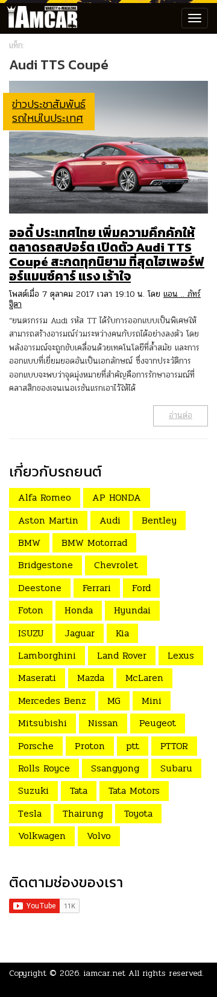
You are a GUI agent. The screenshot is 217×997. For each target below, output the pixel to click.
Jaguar (79, 633)
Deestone (39, 587)
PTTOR (174, 745)
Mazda (90, 677)
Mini (152, 700)
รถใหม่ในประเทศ (47, 118)
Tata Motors (134, 790)
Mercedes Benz (52, 700)
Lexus (181, 655)
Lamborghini (47, 655)
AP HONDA (116, 497)
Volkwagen (42, 835)
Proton (90, 745)
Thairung (83, 813)
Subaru (176, 768)
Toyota (138, 813)
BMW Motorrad (94, 542)
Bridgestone (45, 564)
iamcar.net (104, 973)
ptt (132, 745)
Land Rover (121, 655)
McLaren (144, 677)
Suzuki (33, 790)
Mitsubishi (42, 722)
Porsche (36, 745)
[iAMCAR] (39, 18)
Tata (78, 790)
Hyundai (132, 610)
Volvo (99, 835)
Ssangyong (115, 768)
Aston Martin (48, 520)
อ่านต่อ (180, 415)
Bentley (159, 520)
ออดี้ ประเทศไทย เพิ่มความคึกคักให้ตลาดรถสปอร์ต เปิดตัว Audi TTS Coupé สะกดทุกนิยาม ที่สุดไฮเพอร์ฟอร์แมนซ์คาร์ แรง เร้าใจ (106, 254)
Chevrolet (116, 564)
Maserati (37, 677)
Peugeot (157, 722)
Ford (141, 587)
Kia (122, 633)
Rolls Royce (44, 768)
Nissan (103, 722)
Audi (110, 520)
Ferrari (97, 587)
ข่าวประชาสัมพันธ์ (49, 104)
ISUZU (30, 633)
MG (114, 700)
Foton (30, 610)
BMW (29, 542)
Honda (78, 610)
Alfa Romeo (44, 497)
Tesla (30, 813)
